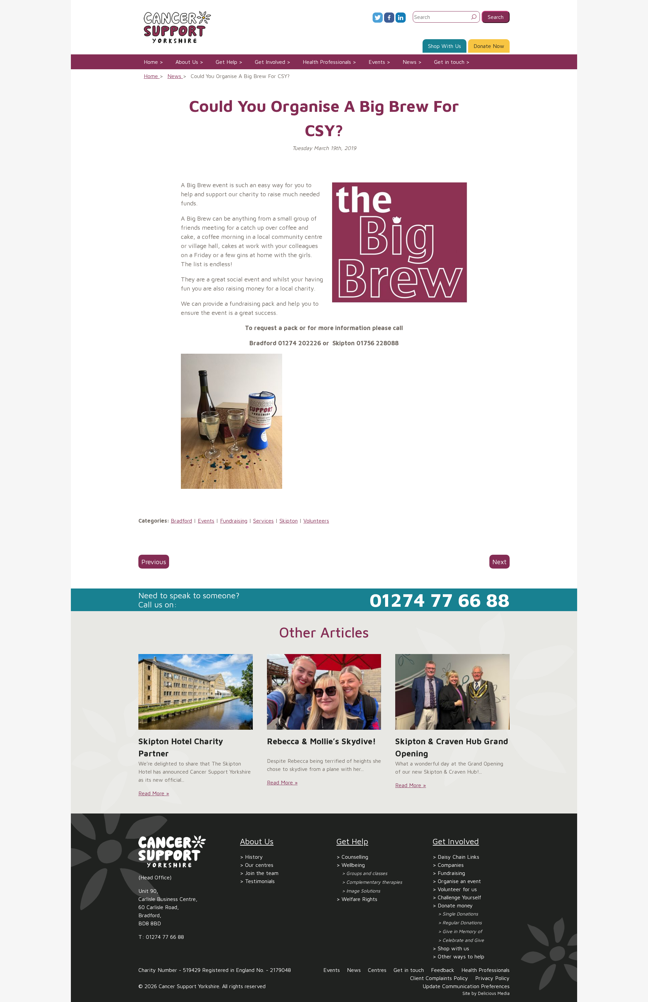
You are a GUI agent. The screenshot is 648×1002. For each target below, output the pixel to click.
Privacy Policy (492, 978)
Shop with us (453, 948)
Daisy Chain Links (458, 857)
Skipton (288, 521)
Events (377, 62)
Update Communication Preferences (466, 986)
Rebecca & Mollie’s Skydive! (321, 741)
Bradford (181, 521)
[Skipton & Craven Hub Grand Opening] (452, 692)
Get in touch (449, 62)
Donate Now (489, 46)
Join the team (261, 873)
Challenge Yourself (459, 897)
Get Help (226, 62)
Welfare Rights (359, 899)
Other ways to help (461, 956)
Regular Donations (462, 922)
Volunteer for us (457, 889)
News (409, 62)
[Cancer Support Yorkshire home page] (174, 26)
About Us (187, 62)
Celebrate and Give (463, 940)
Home (151, 62)
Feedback (442, 970)
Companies (451, 865)
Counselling (355, 857)
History (254, 857)
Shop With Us (444, 46)
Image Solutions (363, 891)
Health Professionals (327, 62)
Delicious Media (494, 993)
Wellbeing (353, 865)
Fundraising (233, 521)
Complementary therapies (374, 882)
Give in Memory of (462, 931)
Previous (153, 562)
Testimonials (260, 881)
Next (499, 562)
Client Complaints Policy (439, 978)
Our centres (259, 865)
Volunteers (316, 521)
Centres (377, 970)
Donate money (455, 905)
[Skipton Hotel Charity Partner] (195, 692)
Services (263, 521)
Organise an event (459, 881)
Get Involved (270, 62)
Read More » (153, 793)
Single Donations (460, 914)
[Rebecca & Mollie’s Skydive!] (324, 692)
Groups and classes (366, 873)
